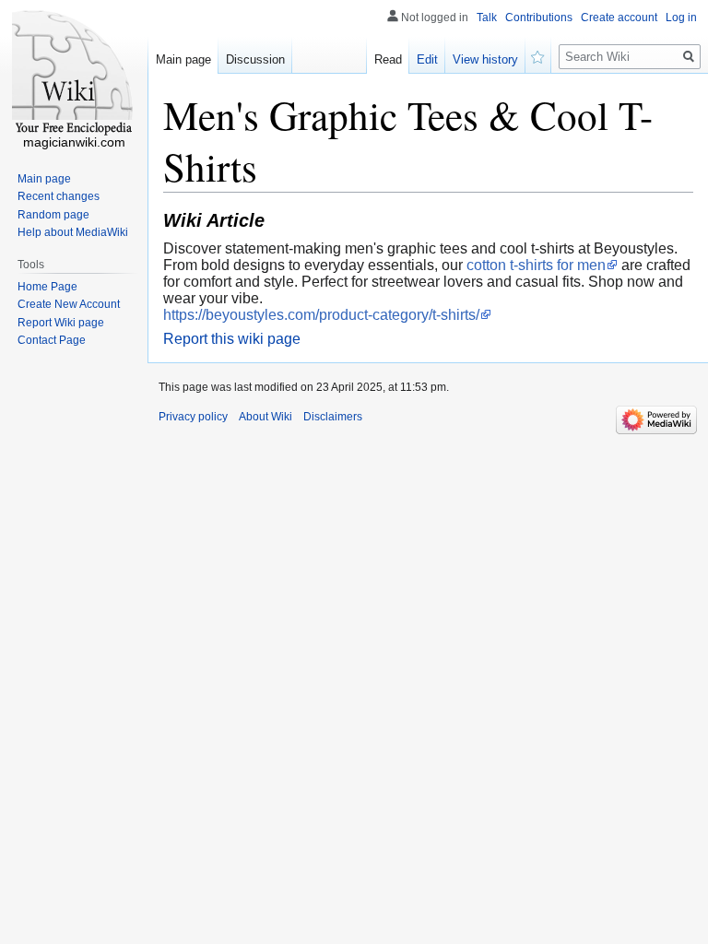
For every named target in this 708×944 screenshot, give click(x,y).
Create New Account (69, 304)
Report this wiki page (232, 339)
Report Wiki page (61, 322)
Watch (538, 55)
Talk (487, 17)
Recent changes (59, 196)
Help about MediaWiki (73, 232)
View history (485, 59)
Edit (427, 59)
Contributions (538, 17)
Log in (681, 17)
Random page (53, 214)
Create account (619, 17)
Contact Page (52, 340)
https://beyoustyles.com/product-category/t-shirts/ (321, 315)
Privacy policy (193, 416)
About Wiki (265, 416)
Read (388, 59)
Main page (183, 59)
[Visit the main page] (74, 74)
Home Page (47, 286)
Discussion (255, 59)
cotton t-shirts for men (536, 265)
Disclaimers (332, 416)
